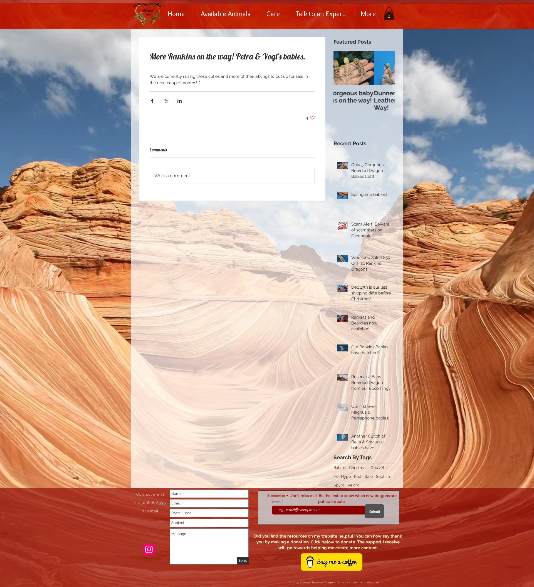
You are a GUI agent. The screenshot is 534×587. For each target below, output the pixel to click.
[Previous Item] (342, 68)
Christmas (358, 467)
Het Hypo (342, 476)
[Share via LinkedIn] (179, 100)
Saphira (383, 476)
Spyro (338, 485)
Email (276, 501)
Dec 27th (379, 467)
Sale (369, 476)
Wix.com (373, 582)
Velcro (353, 485)
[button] (225, 13)
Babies (339, 467)
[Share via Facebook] (152, 100)
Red (357, 476)
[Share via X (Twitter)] (166, 100)
